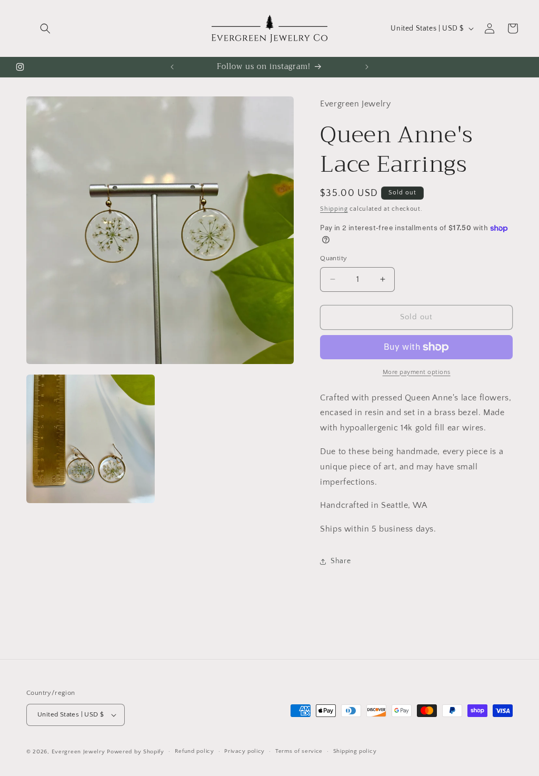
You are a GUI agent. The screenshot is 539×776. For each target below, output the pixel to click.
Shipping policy (355, 751)
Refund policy (194, 751)
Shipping (334, 208)
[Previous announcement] (172, 67)
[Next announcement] (366, 67)
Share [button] (341, 561)
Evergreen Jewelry (78, 752)
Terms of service (299, 751)
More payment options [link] (417, 372)
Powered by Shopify (135, 752)
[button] (45, 28)
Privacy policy (244, 751)
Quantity (333, 258)
